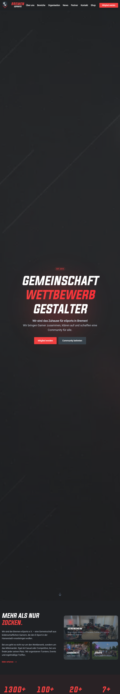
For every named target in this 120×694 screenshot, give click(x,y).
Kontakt (84, 5)
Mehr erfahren (7, 662)
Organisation (54, 5)
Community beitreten (72, 340)
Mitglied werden (108, 5)
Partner (74, 5)
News (65, 5)
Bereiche (41, 5)
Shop (93, 5)
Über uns (30, 5)
